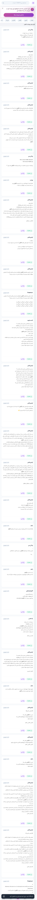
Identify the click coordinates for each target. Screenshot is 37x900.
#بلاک (32, 20)
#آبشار (20, 20)
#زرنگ (7, 20)
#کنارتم (13, 20)
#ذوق (26, 20)
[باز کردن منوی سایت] (33, 3)
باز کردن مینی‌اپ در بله (19, 15)
